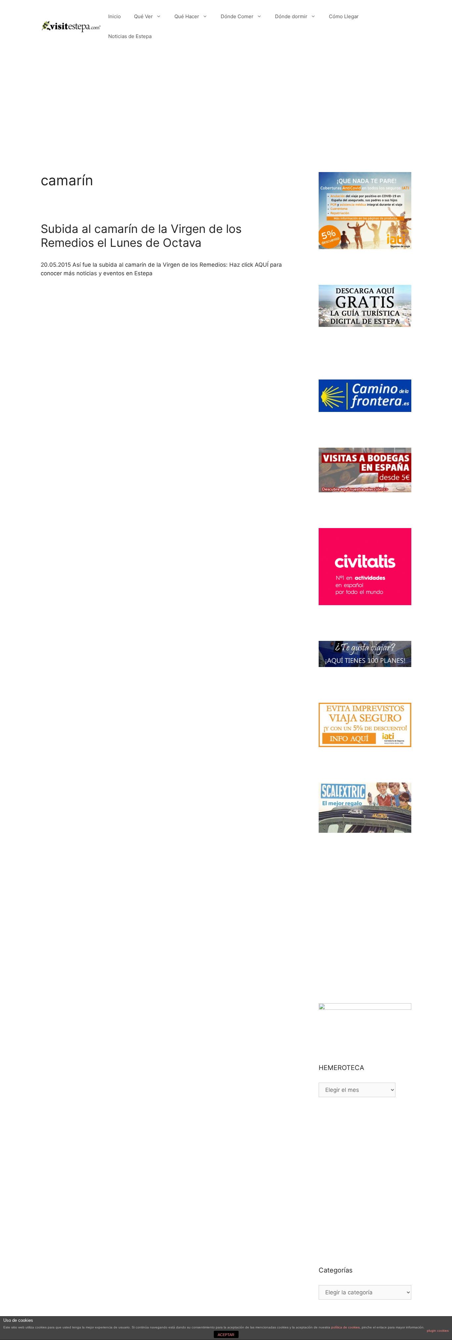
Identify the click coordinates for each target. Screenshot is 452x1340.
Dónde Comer (237, 16)
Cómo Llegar (344, 16)
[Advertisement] (226, 102)
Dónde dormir (291, 16)
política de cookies (345, 1327)
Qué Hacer (186, 16)
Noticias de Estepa (130, 36)
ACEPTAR (226, 1335)
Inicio (114, 16)
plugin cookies (438, 1330)
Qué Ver (143, 16)
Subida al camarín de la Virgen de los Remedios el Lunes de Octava (141, 235)
